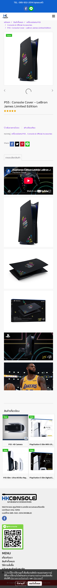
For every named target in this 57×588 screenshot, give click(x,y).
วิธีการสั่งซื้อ (8, 565)
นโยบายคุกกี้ (38, 578)
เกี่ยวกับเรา (7, 557)
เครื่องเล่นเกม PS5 (19, 133)
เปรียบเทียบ (30, 127)
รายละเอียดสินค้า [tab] (12, 157)
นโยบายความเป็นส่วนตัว (19, 578)
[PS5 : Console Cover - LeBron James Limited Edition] (28, 59)
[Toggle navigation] (53, 16)
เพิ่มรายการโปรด (12, 127)
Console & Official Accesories (39, 133)
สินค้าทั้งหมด (8, 561)
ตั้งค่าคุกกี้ (21, 583)
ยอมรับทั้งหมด (34, 583)
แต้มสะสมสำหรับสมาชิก (13, 569)
